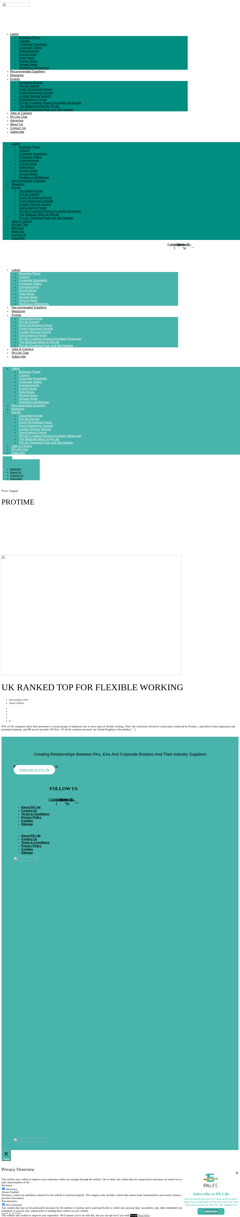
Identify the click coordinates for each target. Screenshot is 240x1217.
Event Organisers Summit (36, 92)
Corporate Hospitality (33, 44)
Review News (28, 61)
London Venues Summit (35, 96)
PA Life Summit (29, 86)
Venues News (28, 64)
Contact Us (18, 128)
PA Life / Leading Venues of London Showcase (50, 102)
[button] (95, 137)
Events (15, 79)
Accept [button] (133, 1215)
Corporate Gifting (30, 47)
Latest (14, 34)
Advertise (16, 120)
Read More (144, 1215)
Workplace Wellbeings (34, 68)
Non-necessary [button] (9, 1201)
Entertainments (29, 51)
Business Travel (29, 37)
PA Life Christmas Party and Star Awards (46, 109)
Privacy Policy (31, 817)
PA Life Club (18, 117)
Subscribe (17, 132)
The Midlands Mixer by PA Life (39, 106)
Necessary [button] (7, 1185)
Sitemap (27, 824)
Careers (24, 41)
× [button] (237, 1173)
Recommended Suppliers (27, 71)
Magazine (17, 75)
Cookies (27, 820)
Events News (28, 54)
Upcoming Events (31, 82)
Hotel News (26, 57)
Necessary (11, 1189)
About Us (16, 124)
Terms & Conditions (35, 814)
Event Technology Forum (35, 89)
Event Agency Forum (33, 99)
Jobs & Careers (21, 113)
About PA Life (31, 807)
